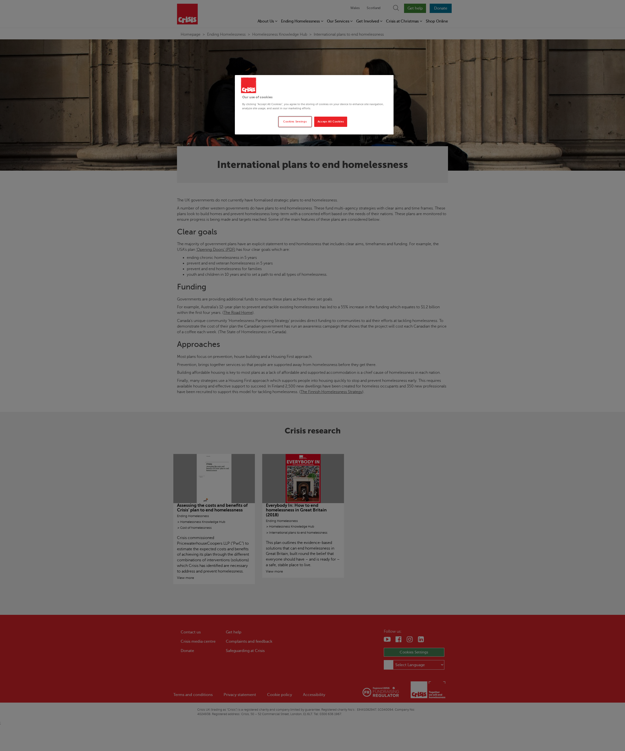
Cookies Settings (295, 121)
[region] (314, 104)
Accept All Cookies (331, 121)
